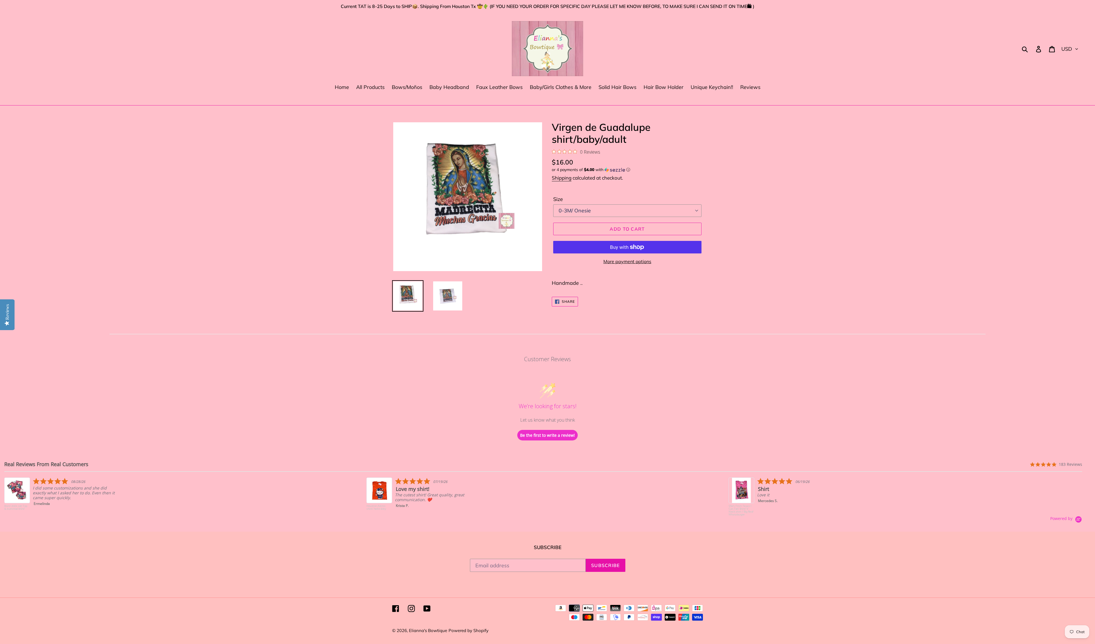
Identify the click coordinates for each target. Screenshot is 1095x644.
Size (558, 199)
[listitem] (61, 497)
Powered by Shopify (468, 630)
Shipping (561, 178)
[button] (627, 169)
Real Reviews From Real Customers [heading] (46, 464)
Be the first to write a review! (547, 435)
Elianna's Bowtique (428, 630)
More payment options (627, 261)
